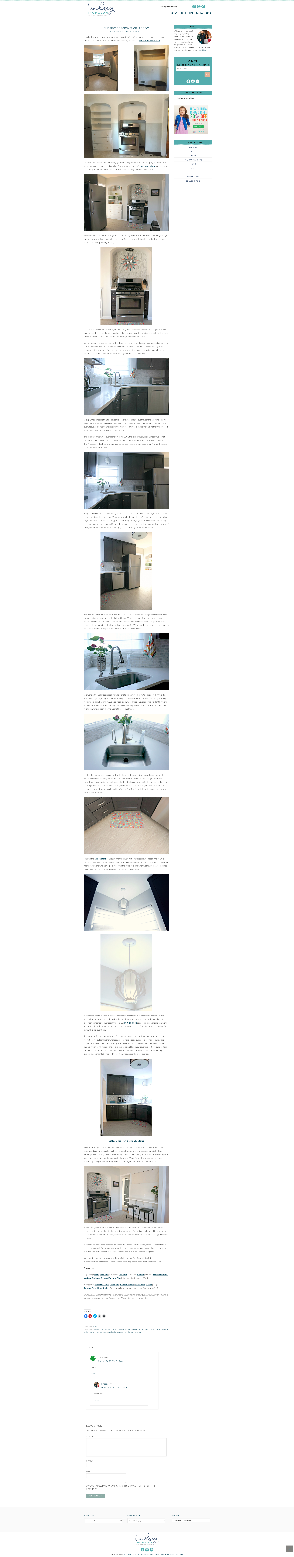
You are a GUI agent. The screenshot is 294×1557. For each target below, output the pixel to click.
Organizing (193, 177)
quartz (92, 1332)
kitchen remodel (130, 1329)
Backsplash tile (101, 1274)
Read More (202, 50)
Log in (181, 1554)
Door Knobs (103, 1288)
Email (89, 1471)
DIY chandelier (101, 858)
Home (94, 1327)
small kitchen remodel (115, 1332)
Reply (92, 1373)
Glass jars (114, 1284)
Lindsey (104, 1383)
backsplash (96, 1329)
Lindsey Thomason (101, 9)
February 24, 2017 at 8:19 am (110, 1361)
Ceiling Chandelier (135, 1141)
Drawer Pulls (90, 1288)
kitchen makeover (118, 1329)
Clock (149, 1284)
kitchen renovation (142, 1329)
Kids (193, 168)
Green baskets (127, 1284)
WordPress (174, 1554)
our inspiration (148, 166)
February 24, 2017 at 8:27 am (114, 1387)
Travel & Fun (193, 181)
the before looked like (149, 40)
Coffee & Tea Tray (117, 1141)
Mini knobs (140, 1284)
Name (89, 1461)
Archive (193, 147)
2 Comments (137, 31)
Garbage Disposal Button (104, 1278)
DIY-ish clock (130, 1022)
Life (193, 172)
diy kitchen (107, 1329)
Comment (92, 1436)
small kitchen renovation (132, 1332)
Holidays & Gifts (193, 160)
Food (193, 156)
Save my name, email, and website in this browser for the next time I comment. (121, 1487)
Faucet (140, 1274)
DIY (193, 151)
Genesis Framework (161, 1554)
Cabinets (123, 1274)
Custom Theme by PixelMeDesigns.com (138, 1554)
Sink (119, 1278)
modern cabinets (156, 1329)
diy (102, 1329)
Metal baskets (102, 1284)
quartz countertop (101, 1332)
